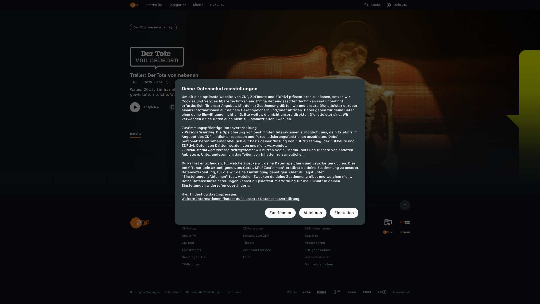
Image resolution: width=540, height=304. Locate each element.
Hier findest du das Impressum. (209, 194)
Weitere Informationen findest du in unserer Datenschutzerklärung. (241, 199)
